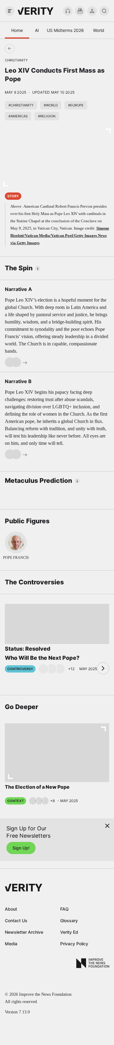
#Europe (76, 105)
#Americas (18, 116)
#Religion (46, 116)
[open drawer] (10, 11)
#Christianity (21, 105)
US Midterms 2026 (65, 30)
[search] (104, 11)
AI (37, 30)
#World (51, 105)
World (98, 30)
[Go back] (33, 49)
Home (17, 30)
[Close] (107, 825)
